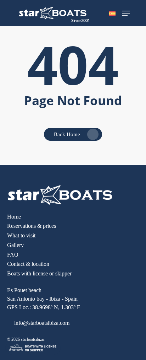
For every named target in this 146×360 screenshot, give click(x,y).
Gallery (15, 245)
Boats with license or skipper (39, 273)
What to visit (21, 235)
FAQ (12, 255)
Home (14, 217)
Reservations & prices (31, 226)
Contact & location (28, 264)
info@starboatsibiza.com (41, 323)
